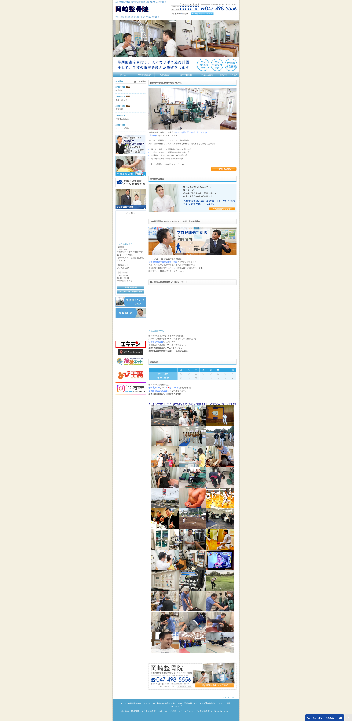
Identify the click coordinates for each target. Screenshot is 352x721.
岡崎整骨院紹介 (144, 75)
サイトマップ (176, 706)
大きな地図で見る (156, 331)
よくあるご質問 (223, 704)
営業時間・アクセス (228, 75)
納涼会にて (120, 90)
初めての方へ (165, 75)
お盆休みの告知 (122, 119)
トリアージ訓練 (122, 128)
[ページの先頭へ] (229, 696)
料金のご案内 (207, 75)
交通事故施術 (209, 704)
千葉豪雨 (119, 109)
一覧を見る (141, 81)
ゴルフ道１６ (121, 100)
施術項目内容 (186, 75)
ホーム (123, 75)
